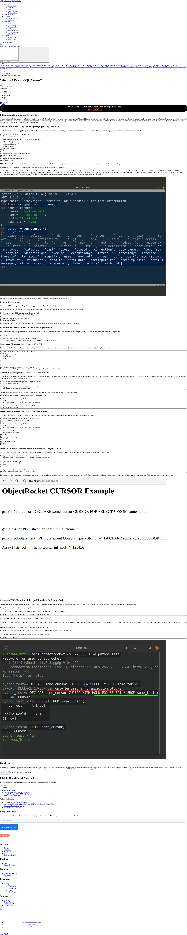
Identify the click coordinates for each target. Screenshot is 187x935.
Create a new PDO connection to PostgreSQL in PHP (158, 65)
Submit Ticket (12, 37)
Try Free (9, 42)
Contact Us (7, 875)
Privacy (31, 927)
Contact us (11, 20)
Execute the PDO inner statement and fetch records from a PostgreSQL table (89, 67)
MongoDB (11, 7)
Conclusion (7, 68)
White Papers (12, 34)
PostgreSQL (7, 73)
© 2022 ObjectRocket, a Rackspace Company (31, 922)
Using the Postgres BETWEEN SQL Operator (18, 794)
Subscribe (5, 102)
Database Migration (10, 855)
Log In (4, 42)
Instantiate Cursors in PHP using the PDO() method (125, 65)
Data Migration (12, 11)
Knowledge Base (13, 30)
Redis (9, 9)
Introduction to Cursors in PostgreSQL (12, 65)
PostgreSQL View (9, 790)
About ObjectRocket (10, 873)
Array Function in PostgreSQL (13, 796)
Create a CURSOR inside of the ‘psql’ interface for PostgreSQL (132, 67)
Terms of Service (31, 924)
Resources (7, 21)
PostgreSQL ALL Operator (12, 807)
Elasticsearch (12, 6)
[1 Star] (5, 772)
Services (6, 4)
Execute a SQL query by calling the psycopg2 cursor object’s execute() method (85, 65)
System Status (12, 39)
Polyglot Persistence (14, 32)
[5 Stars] (28, 772)
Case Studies (12, 25)
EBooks (10, 890)
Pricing (6, 863)
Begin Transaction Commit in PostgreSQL (17, 802)
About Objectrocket (14, 18)
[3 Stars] (17, 772)
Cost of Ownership (10, 865)
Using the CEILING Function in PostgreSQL (18, 792)
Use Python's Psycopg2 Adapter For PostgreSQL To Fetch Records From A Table (29, 804)
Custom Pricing (8, 14)
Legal (31, 926)
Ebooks (10, 28)
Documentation (12, 27)
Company (7, 16)
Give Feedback (4, 774)
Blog (9, 23)
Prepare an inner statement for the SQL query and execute (47, 67)
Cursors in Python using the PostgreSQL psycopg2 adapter (42, 65)
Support (6, 35)
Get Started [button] (3, 785)
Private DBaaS (12, 13)
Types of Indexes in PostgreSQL (14, 806)
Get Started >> (95, 109)
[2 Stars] (11, 772)
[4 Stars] (23, 772)
